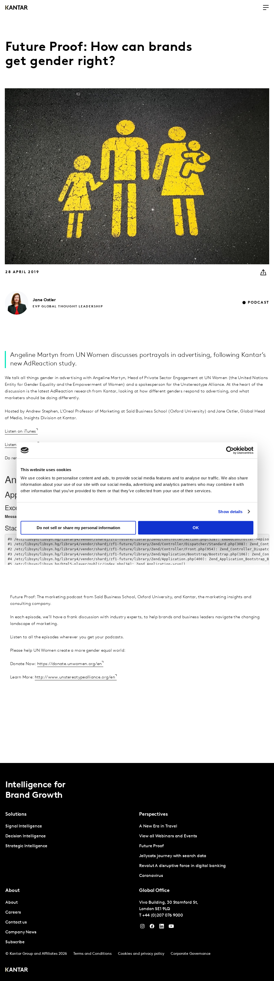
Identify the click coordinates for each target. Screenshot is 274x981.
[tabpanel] (70, 836)
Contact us (16, 922)
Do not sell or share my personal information (78, 527)
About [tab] (12, 890)
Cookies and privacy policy (141, 954)
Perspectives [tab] (153, 814)
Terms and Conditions (92, 954)
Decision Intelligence (25, 836)
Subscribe (15, 942)
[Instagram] (142, 927)
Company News (20, 932)
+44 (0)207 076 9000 (162, 915)
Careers (13, 912)
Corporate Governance (191, 954)
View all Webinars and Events (168, 836)
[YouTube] (161, 927)
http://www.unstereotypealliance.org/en (75, 677)
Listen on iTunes (20, 431)
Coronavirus (151, 876)
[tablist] (137, 872)
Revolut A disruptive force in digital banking (182, 866)
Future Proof (151, 846)
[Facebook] (152, 927)
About (11, 902)
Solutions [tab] (15, 814)
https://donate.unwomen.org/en (69, 664)
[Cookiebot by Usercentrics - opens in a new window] (230, 450)
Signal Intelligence (23, 826)
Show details (230, 511)
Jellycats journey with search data (172, 856)
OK (196, 527)
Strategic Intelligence (26, 846)
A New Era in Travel (158, 826)
